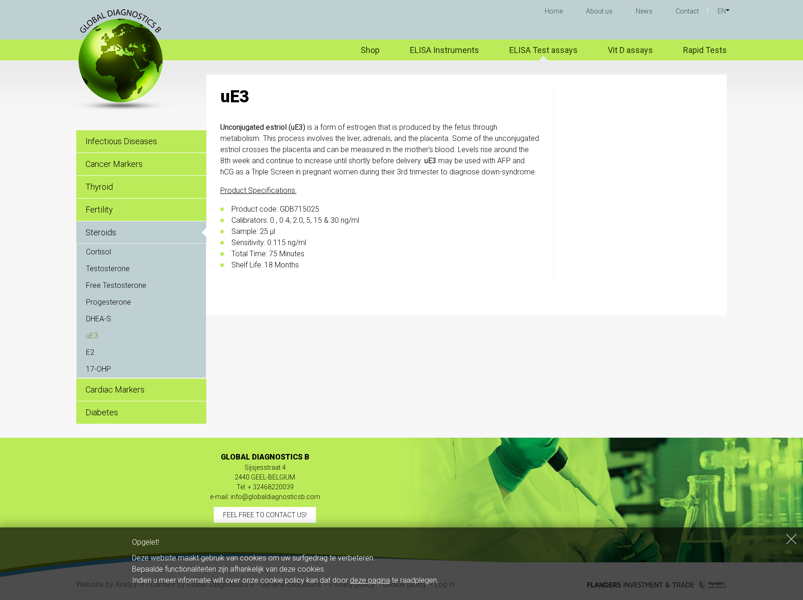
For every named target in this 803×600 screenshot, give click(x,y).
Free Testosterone (116, 285)
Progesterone (108, 302)
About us (599, 11)
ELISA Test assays (543, 50)
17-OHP (98, 369)
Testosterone (108, 268)
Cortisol (98, 251)
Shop (370, 50)
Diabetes (102, 412)
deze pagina (370, 580)
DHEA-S (98, 318)
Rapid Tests (705, 50)
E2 (90, 352)
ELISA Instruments (444, 50)
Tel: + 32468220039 (265, 487)
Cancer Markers (114, 164)
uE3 (92, 335)
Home (554, 11)
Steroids (101, 232)
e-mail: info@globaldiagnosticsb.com (265, 496)
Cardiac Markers (115, 389)
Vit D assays (630, 50)
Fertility (99, 209)
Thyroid (99, 187)
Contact (687, 11)
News (644, 11)
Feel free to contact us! (265, 515)
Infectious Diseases (121, 141)
